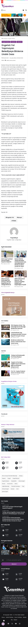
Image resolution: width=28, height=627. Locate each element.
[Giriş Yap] (23, 10)
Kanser (3, 483)
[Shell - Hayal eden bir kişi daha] (14, 15)
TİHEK (14, 221)
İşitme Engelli (5, 491)
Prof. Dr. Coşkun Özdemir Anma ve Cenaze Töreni (18, 372)
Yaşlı (23, 486)
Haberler (19, 41)
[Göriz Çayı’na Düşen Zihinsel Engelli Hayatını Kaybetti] (7, 254)
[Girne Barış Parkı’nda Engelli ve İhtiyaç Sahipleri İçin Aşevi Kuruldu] (23, 553)
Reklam (24, 617)
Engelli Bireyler (16, 478)
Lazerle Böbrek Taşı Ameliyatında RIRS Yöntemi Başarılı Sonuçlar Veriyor (18, 334)
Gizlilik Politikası (9, 617)
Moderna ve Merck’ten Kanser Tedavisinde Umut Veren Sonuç (18, 341)
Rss (12, 619)
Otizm (16, 483)
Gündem (13, 41)
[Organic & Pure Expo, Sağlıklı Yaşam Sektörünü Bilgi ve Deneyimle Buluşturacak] (5, 364)
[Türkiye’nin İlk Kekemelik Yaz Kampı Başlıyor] (5, 357)
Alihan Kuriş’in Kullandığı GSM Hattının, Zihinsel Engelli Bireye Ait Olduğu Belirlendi (6, 281)
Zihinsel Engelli (5, 488)
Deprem (4, 478)
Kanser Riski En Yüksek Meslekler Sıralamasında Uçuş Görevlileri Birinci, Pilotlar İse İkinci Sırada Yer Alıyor (20, 262)
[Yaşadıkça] (7, 5)
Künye (3, 617)
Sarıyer (20, 217)
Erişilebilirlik (13, 481)
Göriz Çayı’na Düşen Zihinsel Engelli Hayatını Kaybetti (7, 260)
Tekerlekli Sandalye (15, 486)
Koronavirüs (10, 483)
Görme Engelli (22, 481)
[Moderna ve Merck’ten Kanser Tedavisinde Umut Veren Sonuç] (5, 342)
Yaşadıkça (14, 238)
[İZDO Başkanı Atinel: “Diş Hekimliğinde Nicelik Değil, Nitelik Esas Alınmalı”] (5, 327)
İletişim (15, 619)
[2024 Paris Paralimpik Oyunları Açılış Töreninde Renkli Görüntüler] (14, 552)
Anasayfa (5, 38)
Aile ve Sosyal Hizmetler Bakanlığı (9, 475)
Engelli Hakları (11, 38)
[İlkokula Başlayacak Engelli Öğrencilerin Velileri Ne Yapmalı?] (14, 546)
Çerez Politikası (18, 617)
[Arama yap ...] (26, 10)
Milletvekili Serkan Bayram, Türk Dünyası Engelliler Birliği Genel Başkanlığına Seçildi (20, 281)
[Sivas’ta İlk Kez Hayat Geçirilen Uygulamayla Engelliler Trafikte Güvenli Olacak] (5, 552)
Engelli (9, 478)
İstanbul (12, 488)
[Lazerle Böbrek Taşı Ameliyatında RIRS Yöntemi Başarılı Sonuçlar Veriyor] (5, 335)
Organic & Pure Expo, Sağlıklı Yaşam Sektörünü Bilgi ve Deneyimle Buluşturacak (18, 364)
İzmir (17, 488)
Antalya (20, 475)
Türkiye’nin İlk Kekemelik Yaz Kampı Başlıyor (18, 356)
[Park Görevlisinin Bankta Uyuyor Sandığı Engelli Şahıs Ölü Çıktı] (23, 547)
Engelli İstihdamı (5, 481)
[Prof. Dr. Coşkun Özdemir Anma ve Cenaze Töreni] (5, 373)
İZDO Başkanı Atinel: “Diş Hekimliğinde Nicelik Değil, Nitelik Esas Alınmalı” (18, 326)
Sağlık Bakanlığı (5, 486)
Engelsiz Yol (10, 217)
